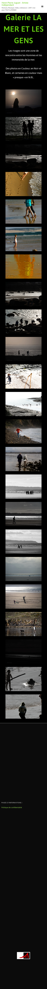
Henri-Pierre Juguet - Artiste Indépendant (15, 3)
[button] (42, 6)
